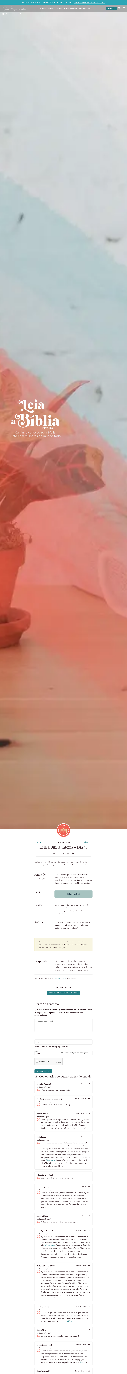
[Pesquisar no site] (119, 8)
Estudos (50, 8)
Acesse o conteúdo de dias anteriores (63, 993)
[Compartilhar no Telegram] (54, 853)
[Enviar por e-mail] (68, 853)
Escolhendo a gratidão (60, 979)
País (36, 1052)
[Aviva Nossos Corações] (14, 8)
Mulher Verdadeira (70, 8)
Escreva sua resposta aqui (44, 1021)
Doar (110, 8)
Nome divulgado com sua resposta (76, 1052)
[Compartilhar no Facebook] (59, 853)
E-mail (37, 1042)
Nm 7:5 (83, 1362)
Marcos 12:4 (50, 1160)
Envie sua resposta (43, 1071)
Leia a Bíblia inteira (11, 14)
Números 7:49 (50, 1245)
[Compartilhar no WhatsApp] (63, 853)
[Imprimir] (72, 853)
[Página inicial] (3, 14)
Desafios (59, 8)
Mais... (90, 8)
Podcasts (43, 8)
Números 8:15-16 (65, 1321)
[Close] (125, 2)
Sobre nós (82, 8)
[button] (123, 8)
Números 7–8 (73, 894)
